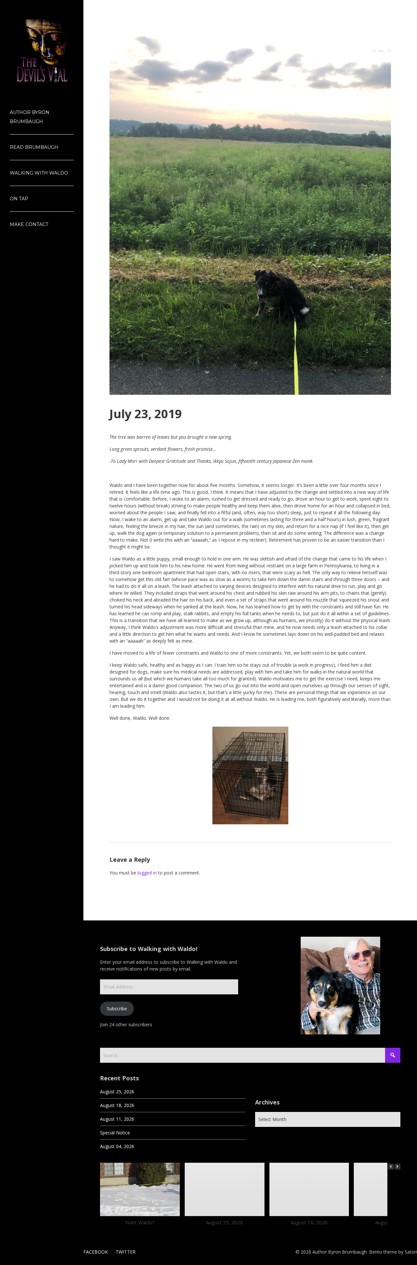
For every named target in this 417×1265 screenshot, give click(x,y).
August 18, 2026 (117, 1105)
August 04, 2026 (117, 1146)
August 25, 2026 (117, 1091)
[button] (397, 1167)
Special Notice (115, 1133)
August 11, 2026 (117, 1119)
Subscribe (117, 1008)
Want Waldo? (140, 1222)
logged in (147, 873)
